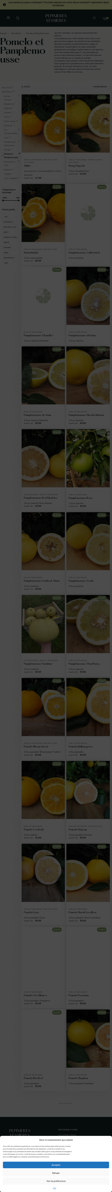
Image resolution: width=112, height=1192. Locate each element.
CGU (54, 1188)
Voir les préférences (56, 1181)
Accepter (56, 1165)
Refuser (56, 1173)
